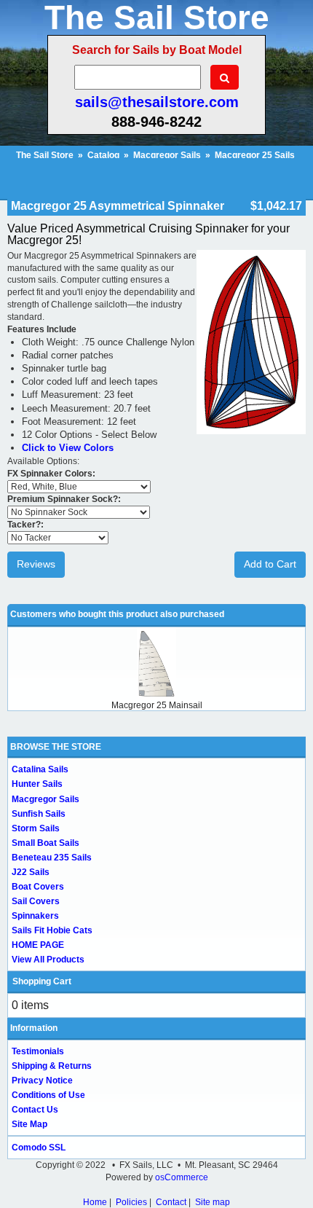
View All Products (48, 959)
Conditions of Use (48, 1095)
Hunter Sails (37, 784)
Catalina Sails (40, 769)
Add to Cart (270, 564)
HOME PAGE (38, 945)
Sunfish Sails (39, 814)
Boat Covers (38, 887)
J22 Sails (30, 872)
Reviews (36, 564)
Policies (131, 1202)
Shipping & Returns (52, 1066)
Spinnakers (35, 916)
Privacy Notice (42, 1080)
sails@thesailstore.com (157, 102)
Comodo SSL (39, 1147)
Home (95, 1202)
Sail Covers (36, 901)
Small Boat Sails (45, 843)
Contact (171, 1202)
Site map (212, 1202)
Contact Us (35, 1110)
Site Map (29, 1124)
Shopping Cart (41, 981)
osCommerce (181, 1177)
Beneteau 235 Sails (52, 857)
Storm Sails (36, 828)
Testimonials (38, 1051)
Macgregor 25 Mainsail (156, 705)
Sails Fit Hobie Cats (52, 930)
